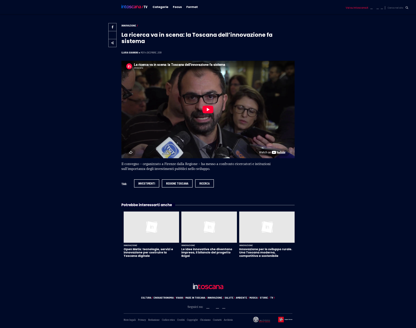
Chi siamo (205, 320)
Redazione (154, 320)
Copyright (192, 320)
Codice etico (168, 320)
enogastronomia (164, 297)
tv (272, 297)
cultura (147, 297)
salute (230, 297)
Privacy (142, 320)
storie (265, 297)
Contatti (217, 320)
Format (192, 7)
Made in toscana (196, 297)
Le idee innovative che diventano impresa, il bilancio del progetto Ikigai (206, 252)
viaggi (180, 297)
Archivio (228, 320)
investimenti (146, 183)
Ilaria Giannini (129, 52)
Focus (177, 7)
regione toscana (177, 183)
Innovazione (128, 25)
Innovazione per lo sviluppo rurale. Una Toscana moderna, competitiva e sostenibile (265, 252)
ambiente (242, 297)
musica (254, 297)
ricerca (204, 183)
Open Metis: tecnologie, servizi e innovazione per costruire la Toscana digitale (148, 252)
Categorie (160, 7)
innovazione (216, 297)
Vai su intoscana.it (357, 8)
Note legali (130, 320)
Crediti (181, 320)
